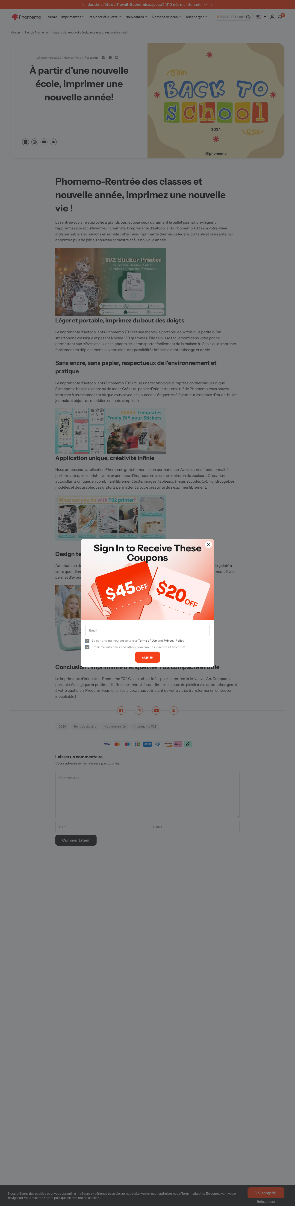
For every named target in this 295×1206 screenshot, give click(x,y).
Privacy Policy (174, 640)
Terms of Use (147, 640)
